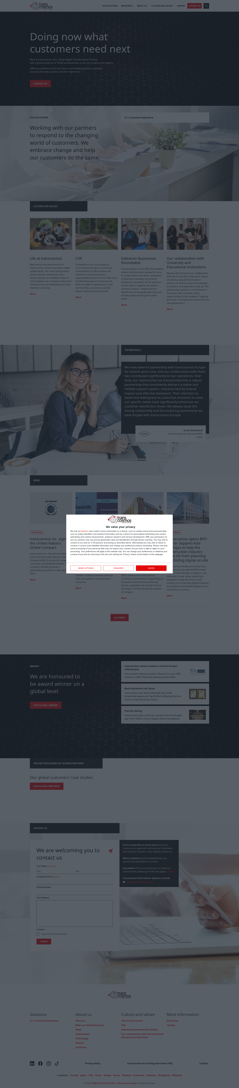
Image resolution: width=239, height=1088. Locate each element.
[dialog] (119, 544)
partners (85, 531)
